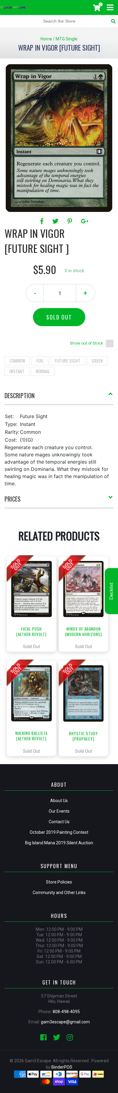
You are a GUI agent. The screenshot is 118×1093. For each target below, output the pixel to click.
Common (17, 360)
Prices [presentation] (13, 498)
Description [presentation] (19, 395)
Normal (43, 371)
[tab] (59, 398)
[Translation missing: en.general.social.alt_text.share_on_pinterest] (70, 221)
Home (46, 38)
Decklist (111, 591)
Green (97, 360)
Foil (40, 360)
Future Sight (67, 360)
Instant (17, 371)
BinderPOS (61, 1067)
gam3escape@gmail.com (65, 1021)
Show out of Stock (86, 343)
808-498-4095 (66, 1011)
